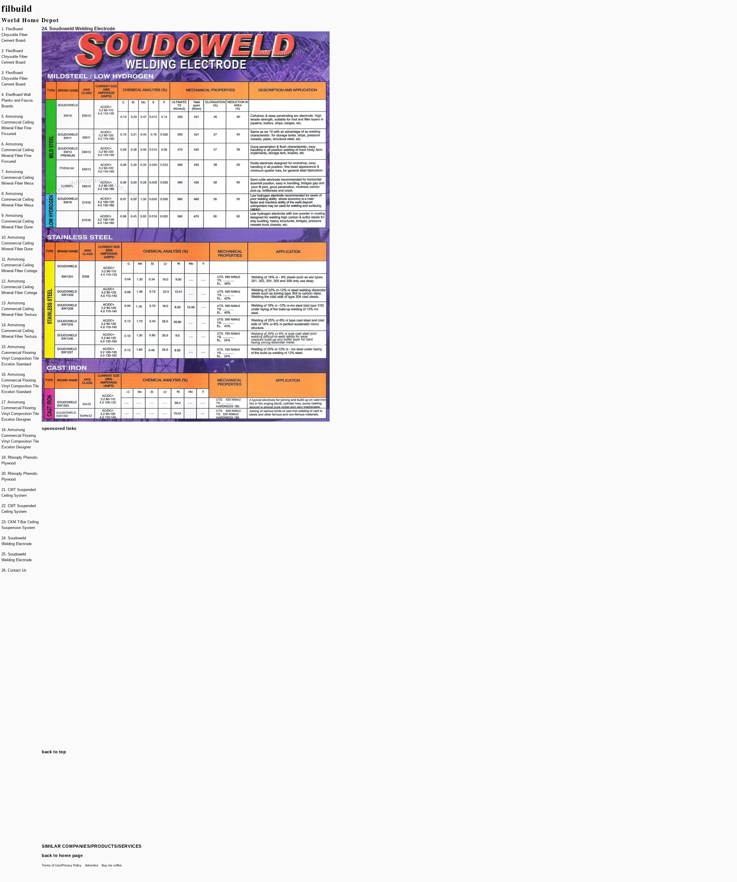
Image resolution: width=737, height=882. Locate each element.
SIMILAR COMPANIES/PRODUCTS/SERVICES (92, 846)
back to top (54, 751)
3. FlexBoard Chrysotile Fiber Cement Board (14, 78)
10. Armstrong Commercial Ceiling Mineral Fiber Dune (17, 243)
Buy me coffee (112, 865)
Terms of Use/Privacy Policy (61, 865)
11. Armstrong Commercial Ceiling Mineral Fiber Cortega (19, 265)
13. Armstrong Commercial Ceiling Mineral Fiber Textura (19, 309)
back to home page (62, 855)
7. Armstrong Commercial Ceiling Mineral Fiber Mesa (17, 177)
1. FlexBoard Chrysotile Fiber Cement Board (14, 35)
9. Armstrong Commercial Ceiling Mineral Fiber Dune (17, 221)
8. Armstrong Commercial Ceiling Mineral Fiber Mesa (17, 199)
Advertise (91, 865)
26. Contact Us (13, 570)
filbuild (16, 8)
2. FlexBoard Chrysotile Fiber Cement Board (14, 57)
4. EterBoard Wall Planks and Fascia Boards (17, 100)
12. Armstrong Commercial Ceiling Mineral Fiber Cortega (19, 287)
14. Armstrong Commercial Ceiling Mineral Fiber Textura (19, 331)
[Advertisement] (20, 664)
